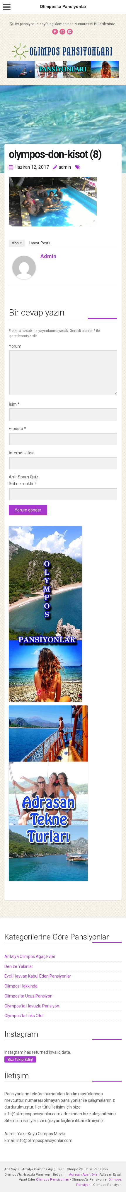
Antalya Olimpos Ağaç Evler (29, 956)
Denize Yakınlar (18, 966)
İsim (14, 404)
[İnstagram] (62, 32)
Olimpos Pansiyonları (52, 1179)
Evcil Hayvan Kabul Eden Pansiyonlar (37, 976)
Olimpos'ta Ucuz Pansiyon (28, 996)
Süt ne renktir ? (23, 483)
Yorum (15, 346)
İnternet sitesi (21, 453)
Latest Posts (39, 243)
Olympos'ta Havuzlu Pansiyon (31, 1006)
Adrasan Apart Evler (84, 1174)
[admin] (24, 267)
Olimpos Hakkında (21, 986)
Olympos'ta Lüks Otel (23, 1015)
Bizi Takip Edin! (20, 1059)
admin (48, 256)
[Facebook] (55, 32)
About (17, 243)
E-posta (17, 428)
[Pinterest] (70, 32)
